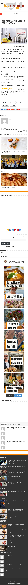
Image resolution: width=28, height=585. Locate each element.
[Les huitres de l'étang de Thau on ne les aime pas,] (14, 297)
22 (13, 463)
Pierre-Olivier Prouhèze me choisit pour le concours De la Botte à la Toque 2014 (17, 471)
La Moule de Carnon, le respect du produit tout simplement (16, 515)
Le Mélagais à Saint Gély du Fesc (7, 497)
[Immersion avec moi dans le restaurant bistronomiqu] (14, 319)
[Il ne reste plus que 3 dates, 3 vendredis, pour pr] (14, 340)
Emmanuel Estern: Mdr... (9, 446)
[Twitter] (13, 230)
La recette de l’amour (21, 131)
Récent (9, 424)
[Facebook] (10, 230)
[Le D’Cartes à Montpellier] (3, 478)
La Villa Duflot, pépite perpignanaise (16, 541)
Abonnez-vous (5, 243)
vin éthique (3, 252)
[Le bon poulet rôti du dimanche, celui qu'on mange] (14, 361)
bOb (3, 25)
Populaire (15, 424)
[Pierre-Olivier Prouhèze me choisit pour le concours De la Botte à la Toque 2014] (3, 472)
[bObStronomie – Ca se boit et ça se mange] (14, 5)
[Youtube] (18, 230)
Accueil (1, 16)
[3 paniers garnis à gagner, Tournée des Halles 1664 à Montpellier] (3, 462)
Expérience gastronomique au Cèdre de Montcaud (12, 13)
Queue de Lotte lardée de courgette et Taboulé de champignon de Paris (15, 501)
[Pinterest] (15, 230)
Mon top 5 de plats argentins (8, 187)
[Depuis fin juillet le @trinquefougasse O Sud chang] (14, 383)
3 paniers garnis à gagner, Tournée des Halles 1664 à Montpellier (17, 461)
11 (14, 473)
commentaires (4, 424)
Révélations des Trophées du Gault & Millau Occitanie (13, 170)
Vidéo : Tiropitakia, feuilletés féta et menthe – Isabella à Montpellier (16, 510)
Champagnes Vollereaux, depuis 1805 (16, 491)
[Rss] (8, 230)
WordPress (16, 579)
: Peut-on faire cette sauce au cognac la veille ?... (14, 436)
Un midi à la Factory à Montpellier (10, 129)
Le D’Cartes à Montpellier (14, 476)
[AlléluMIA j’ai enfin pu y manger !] (3, 484)
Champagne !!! (11, 546)
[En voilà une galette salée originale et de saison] (14, 276)
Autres (5, 16)
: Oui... (6, 432)
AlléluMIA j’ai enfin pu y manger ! (15, 482)
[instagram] (20, 230)
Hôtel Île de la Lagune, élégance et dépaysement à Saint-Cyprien (16, 536)
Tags (19, 424)
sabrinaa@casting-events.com (7, 88)
